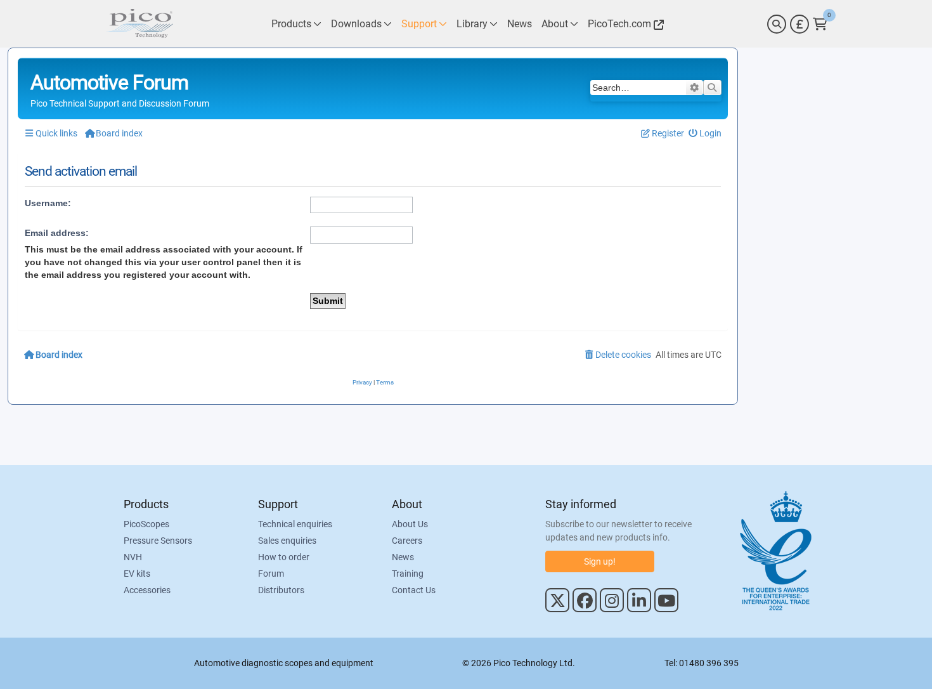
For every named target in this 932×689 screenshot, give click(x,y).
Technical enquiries (295, 524)
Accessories (147, 590)
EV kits (137, 573)
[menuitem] (705, 133)
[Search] (776, 24)
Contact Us (414, 590)
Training (408, 573)
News (403, 557)
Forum (271, 573)
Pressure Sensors (158, 540)
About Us (410, 524)
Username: (48, 203)
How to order (283, 557)
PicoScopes (146, 524)
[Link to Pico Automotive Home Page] (139, 24)
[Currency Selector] (799, 24)
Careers (407, 540)
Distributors (281, 590)
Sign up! (600, 561)
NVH (133, 557)
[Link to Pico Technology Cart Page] (820, 24)
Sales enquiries (287, 540)
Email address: (57, 233)
